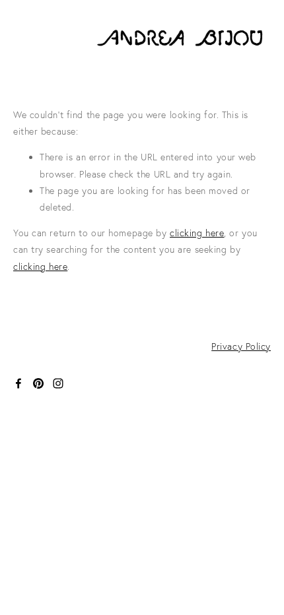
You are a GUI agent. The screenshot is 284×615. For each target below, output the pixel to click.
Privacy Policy (241, 346)
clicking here (197, 233)
